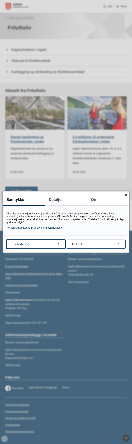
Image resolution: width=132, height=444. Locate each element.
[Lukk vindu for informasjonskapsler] (126, 195)
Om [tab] (94, 199)
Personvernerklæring (18, 227)
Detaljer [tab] (56, 199)
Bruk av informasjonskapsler (47, 227)
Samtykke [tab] (15, 199)
